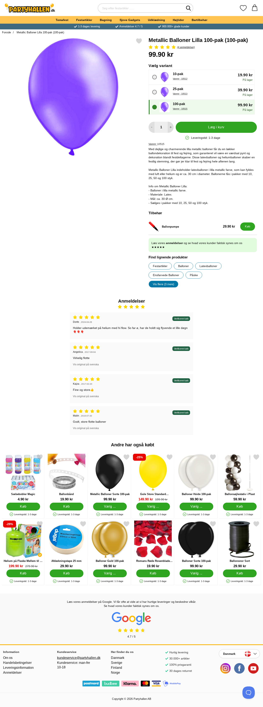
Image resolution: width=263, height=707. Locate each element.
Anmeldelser (12, 672)
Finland (116, 667)
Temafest (62, 20)
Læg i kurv (216, 127)
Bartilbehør (199, 20)
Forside (6, 32)
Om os (8, 658)
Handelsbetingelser (17, 662)
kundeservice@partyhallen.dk (77, 658)
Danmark (117, 658)
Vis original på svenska (86, 364)
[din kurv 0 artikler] (254, 8)
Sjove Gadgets (130, 20)
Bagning (106, 20)
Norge (115, 672)
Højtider (178, 20)
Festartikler (84, 20)
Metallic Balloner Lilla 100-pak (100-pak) (40, 32)
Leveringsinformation (18, 667)
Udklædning (156, 20)
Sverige (116, 662)
